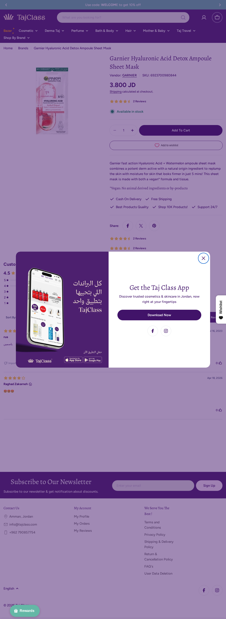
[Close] (203, 258)
